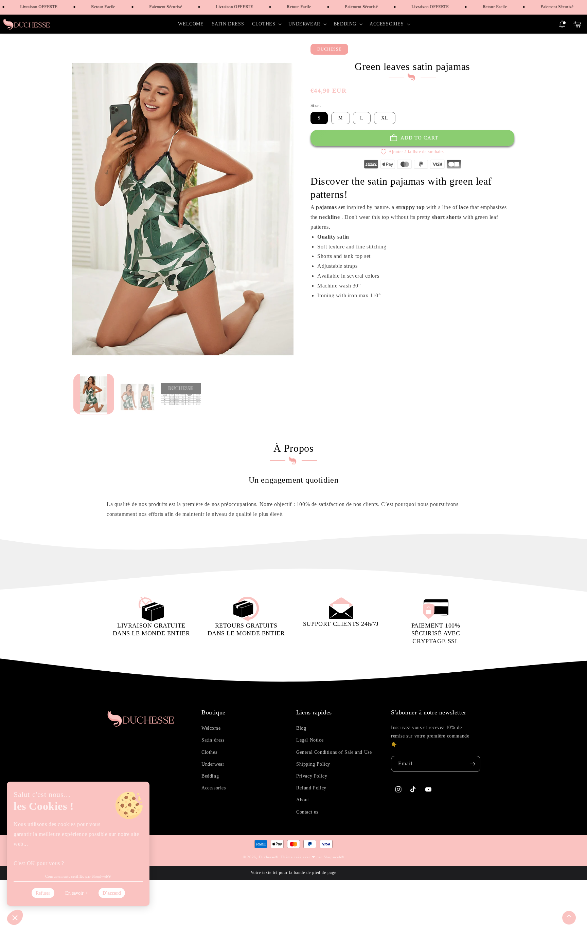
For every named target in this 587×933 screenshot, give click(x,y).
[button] (266, 24)
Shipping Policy (313, 764)
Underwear (212, 764)
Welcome (210, 728)
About (302, 799)
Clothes (209, 752)
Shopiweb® (334, 857)
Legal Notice (309, 740)
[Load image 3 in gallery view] (181, 394)
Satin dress (213, 740)
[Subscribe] (472, 764)
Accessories (213, 787)
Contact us (307, 812)
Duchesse (267, 857)
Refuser (43, 893)
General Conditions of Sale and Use (334, 752)
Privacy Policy (311, 776)
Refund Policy (311, 787)
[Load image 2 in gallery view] (137, 394)
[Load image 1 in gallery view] (94, 394)
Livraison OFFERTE (31, 6)
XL (384, 117)
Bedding (210, 776)
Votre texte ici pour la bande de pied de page (293, 872)
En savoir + (76, 893)
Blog (301, 728)
